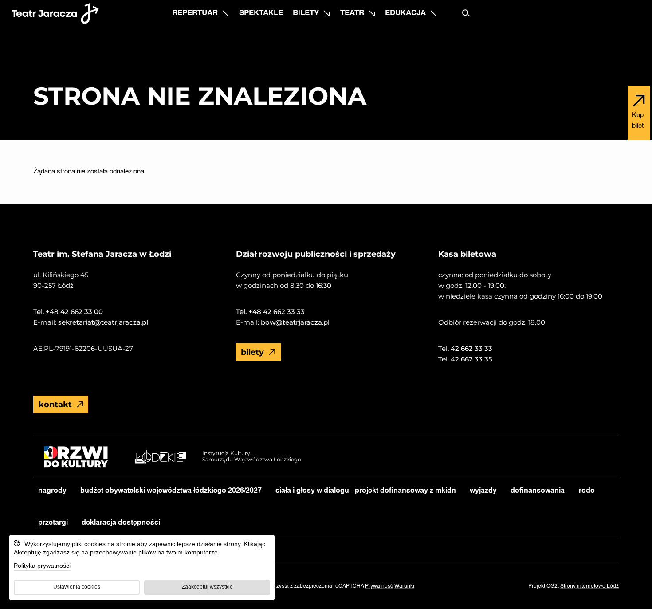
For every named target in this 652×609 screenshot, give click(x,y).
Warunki (404, 586)
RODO (587, 491)
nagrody (52, 491)
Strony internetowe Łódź (589, 586)
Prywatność (379, 586)
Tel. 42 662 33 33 (465, 348)
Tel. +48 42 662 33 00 (68, 311)
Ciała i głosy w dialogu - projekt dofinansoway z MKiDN (365, 491)
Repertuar (195, 13)
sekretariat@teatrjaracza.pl (102, 322)
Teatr (352, 13)
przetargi (53, 522)
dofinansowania (538, 491)
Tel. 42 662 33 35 (465, 359)
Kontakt (55, 404)
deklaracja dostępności (121, 522)
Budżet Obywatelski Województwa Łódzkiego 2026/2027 (171, 491)
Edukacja (405, 13)
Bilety (306, 13)
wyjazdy (483, 491)
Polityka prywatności (42, 565)
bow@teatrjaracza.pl (294, 322)
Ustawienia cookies (76, 587)
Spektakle (261, 13)
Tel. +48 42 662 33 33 (270, 311)
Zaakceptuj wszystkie (207, 587)
